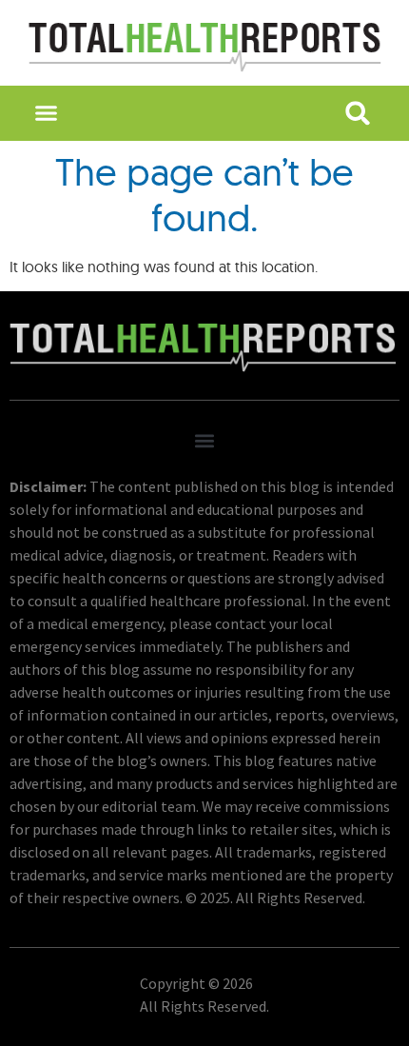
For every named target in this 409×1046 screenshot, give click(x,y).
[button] (47, 113)
